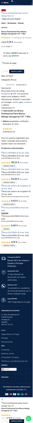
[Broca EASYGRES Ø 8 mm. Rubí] (15, 232)
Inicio (3, 23)
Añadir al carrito (16, 71)
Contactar (5, 350)
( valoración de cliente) (21, 38)
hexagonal (5, 94)
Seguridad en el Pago (10, 334)
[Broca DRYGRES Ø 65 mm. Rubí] (15, 169)
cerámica (28, 102)
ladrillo (15, 102)
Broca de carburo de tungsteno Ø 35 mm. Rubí (15, 196)
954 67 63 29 (6, 324)
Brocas (21, 23)
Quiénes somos (7, 353)
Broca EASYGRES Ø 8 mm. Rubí (10, 237)
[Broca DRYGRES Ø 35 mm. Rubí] (15, 153)
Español (7, 369)
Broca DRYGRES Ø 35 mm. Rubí (10, 158)
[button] (9, 166)
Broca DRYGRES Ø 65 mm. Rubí (10, 174)
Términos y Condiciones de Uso (14, 361)
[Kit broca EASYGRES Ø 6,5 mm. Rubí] (16, 209)
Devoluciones (7, 342)
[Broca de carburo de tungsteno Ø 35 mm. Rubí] (16, 187)
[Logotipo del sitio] (16, 2)
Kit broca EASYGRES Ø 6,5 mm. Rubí (12, 221)
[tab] (10, 85)
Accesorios (11, 23)
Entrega (4, 338)
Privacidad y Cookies (10, 357)
